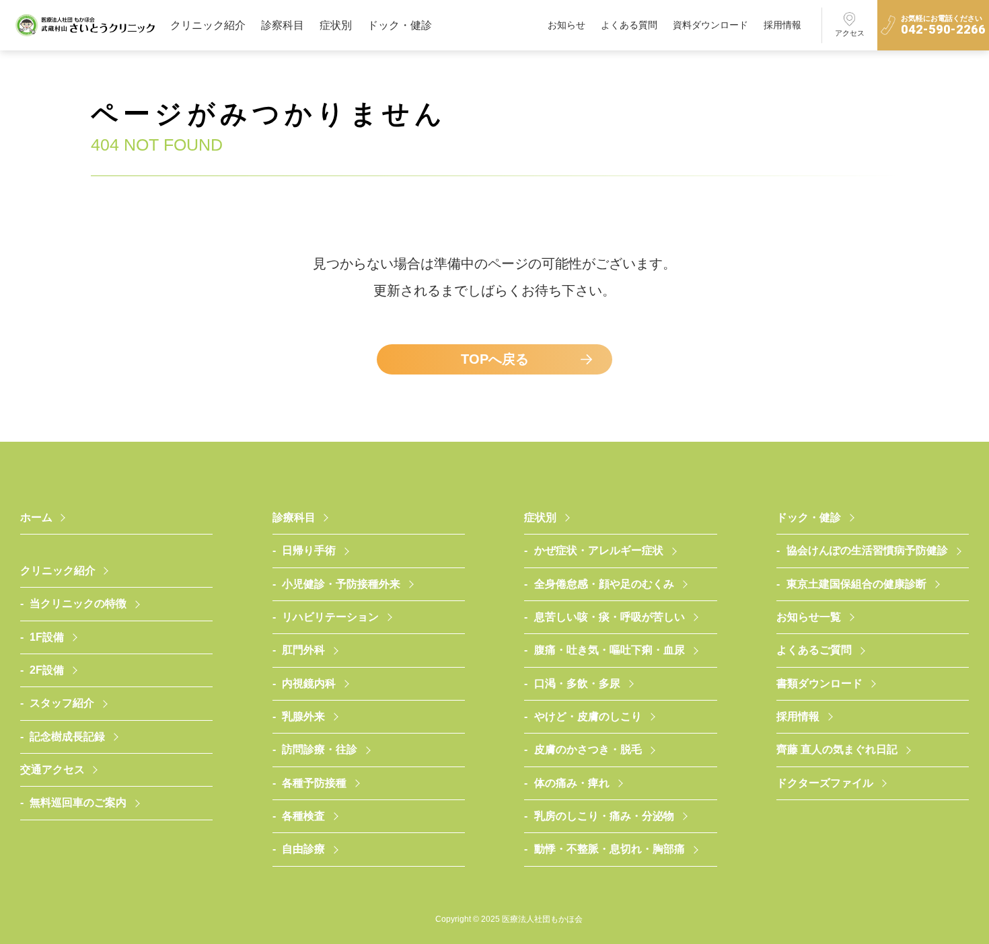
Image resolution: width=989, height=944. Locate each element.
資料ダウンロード (710, 24)
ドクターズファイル (824, 783)
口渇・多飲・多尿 (577, 683)
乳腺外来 (303, 716)
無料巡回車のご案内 (78, 802)
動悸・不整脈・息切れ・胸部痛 (609, 849)
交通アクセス (52, 769)
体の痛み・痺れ (572, 783)
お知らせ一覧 (808, 617)
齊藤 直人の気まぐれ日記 (837, 749)
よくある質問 (629, 24)
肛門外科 (303, 650)
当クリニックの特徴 (78, 603)
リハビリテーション (330, 617)
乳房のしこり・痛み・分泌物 (604, 816)
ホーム (36, 517)
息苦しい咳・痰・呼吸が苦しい (609, 617)
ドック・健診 (399, 25)
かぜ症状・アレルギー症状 (598, 550)
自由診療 (303, 849)
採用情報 (782, 24)
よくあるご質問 (814, 650)
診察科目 (282, 25)
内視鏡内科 (309, 683)
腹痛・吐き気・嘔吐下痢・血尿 (609, 650)
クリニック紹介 (208, 25)
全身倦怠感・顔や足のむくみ (604, 584)
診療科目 (294, 517)
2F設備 (47, 670)
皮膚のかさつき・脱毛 (588, 749)
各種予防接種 (314, 783)
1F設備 (47, 637)
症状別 (336, 25)
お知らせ (566, 24)
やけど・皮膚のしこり (588, 716)
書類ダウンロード (819, 683)
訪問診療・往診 (319, 749)
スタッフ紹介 (62, 703)
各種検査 (303, 816)
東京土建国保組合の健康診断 (856, 584)
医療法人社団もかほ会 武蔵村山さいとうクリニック (85, 25)
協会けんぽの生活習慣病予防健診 (867, 550)
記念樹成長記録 (67, 736)
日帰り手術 (309, 550)
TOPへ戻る (495, 359)
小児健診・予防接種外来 (341, 584)
